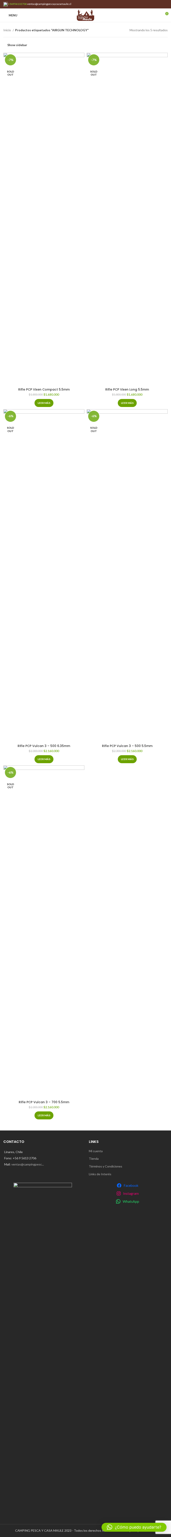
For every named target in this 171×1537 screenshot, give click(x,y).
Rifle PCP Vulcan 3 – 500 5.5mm (127, 746)
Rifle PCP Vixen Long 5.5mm (127, 389)
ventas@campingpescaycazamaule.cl (49, 4)
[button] (134, 1527)
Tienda (94, 1158)
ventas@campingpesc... (27, 1164)
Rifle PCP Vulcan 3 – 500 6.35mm (44, 746)
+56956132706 (17, 4)
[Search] (157, 15)
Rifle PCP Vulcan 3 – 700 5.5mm (44, 1102)
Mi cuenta (96, 1151)
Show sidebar (17, 45)
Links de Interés (100, 1174)
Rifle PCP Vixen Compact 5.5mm (44, 389)
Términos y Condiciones (105, 1166)
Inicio (7, 30)
